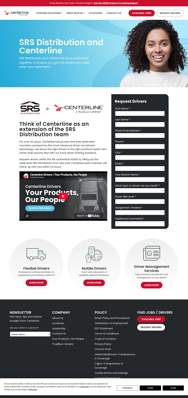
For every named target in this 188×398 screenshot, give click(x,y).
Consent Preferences (108, 378)
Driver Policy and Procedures (112, 318)
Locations (58, 323)
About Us (57, 318)
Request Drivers (170, 13)
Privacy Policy (103, 344)
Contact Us (59, 333)
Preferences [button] (32, 390)
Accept (173, 388)
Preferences (127, 388)
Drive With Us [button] (75, 13)
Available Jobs (141, 13)
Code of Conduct (105, 338)
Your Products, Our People (68, 338)
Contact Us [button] (113, 13)
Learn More (36, 282)
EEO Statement (104, 328)
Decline (150, 388)
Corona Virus (103, 349)
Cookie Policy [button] (84, 387)
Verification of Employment (111, 323)
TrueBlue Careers (62, 344)
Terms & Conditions (107, 333)
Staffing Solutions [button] (48, 13)
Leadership (59, 328)
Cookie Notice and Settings (111, 373)
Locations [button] (95, 13)
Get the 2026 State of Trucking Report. (116, 3)
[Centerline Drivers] (16, 13)
